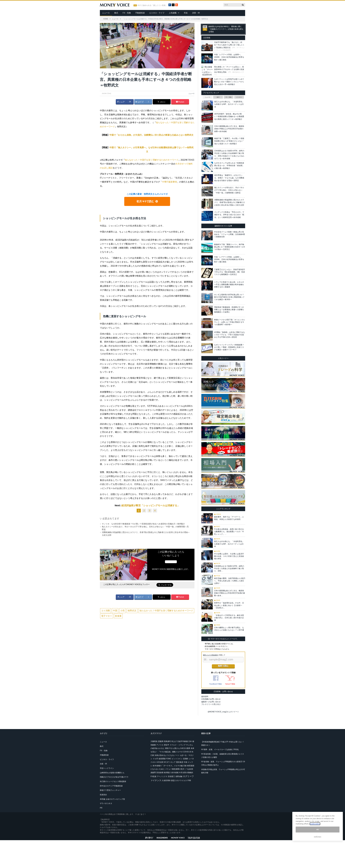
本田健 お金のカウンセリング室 (112, 799)
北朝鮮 (185, 759)
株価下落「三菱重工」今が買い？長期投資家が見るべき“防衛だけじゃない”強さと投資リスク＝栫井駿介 (229, 141)
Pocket (181, 102)
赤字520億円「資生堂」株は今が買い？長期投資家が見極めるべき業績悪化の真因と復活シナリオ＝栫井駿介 (229, 116)
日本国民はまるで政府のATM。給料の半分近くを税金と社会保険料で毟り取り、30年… (229, 568)
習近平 (166, 745)
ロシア (173, 762)
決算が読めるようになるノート (167, 755)
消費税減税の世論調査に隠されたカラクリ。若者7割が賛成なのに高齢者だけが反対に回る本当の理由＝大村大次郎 (229, 202)
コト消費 (105, 610)
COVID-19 (187, 752)
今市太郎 (159, 762)
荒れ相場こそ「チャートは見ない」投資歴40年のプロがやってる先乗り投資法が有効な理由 (229, 69)
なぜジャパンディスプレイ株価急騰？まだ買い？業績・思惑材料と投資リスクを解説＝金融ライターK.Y (229, 347)
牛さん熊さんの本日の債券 (179, 748)
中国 (115, 610)
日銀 (185, 766)
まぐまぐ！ (141, 814)
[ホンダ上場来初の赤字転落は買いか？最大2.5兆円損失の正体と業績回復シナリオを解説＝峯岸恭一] (207, 298)
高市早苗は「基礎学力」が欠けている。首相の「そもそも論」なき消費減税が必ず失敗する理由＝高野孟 (229, 178)
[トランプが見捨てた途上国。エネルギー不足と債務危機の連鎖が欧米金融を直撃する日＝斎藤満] (207, 285)
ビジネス (239, 97)
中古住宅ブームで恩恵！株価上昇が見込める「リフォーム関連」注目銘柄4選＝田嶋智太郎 (229, 234)
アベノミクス (162, 776)
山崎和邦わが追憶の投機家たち (112, 773)
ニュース (106, 13)
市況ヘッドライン (107, 768)
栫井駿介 (167, 773)
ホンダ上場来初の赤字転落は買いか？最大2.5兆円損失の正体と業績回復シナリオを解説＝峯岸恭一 (229, 297)
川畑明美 (154, 741)
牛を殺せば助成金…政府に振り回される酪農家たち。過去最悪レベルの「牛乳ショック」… (229, 531)
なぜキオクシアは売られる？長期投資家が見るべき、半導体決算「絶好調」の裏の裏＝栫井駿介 (229, 165)
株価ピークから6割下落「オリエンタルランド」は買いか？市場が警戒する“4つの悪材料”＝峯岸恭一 (229, 322)
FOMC (168, 759)
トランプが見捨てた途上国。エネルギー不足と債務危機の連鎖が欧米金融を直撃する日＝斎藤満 (229, 284)
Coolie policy (315, 824)
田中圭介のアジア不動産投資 (111, 786)
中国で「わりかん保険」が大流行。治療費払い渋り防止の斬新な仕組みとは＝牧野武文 (151, 135)
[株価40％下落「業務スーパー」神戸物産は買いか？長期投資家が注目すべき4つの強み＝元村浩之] (207, 248)
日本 (190, 741)
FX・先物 (127, 13)
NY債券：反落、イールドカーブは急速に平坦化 (220, 749)
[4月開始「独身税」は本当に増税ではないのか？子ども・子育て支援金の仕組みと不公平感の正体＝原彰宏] (207, 336)
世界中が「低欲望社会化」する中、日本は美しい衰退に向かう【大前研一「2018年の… (229, 605)
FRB (189, 780)
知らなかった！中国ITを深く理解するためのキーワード (151, 160)
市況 (186, 13)
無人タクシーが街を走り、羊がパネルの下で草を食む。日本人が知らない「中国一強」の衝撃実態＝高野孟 (229, 190)
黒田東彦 (179, 762)
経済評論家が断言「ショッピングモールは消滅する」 (150, 505)
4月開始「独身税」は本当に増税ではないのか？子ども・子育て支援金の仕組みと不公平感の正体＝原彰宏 (229, 334)
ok (317, 829)
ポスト (163, 102)
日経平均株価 (182, 741)
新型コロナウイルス (179, 780)
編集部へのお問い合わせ (211, 702)
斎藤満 (160, 741)
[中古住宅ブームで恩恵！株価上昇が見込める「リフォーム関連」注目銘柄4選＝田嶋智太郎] (207, 235)
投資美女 (103, 795)
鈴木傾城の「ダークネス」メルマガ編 (168, 766)
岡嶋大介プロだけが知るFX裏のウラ (114, 777)
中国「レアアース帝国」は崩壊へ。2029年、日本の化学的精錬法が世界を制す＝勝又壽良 (229, 57)
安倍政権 (159, 773)
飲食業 (118, 616)
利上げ (174, 741)
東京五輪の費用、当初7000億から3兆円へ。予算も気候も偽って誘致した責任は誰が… (229, 580)
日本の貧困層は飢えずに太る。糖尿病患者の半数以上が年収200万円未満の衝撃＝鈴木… (229, 593)
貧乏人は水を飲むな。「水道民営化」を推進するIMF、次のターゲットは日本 (229, 104)
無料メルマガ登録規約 (210, 655)
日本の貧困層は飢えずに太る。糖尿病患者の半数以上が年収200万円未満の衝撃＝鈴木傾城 (229, 128)
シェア (121, 102)
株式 (116, 13)
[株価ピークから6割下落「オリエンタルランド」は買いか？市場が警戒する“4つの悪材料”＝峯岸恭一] (207, 323)
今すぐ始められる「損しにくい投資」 (152, 5)
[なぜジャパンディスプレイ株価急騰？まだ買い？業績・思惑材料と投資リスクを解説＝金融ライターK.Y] (207, 348)
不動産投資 (140, 13)
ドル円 (155, 759)
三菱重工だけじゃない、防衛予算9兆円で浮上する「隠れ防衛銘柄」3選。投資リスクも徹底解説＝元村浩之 (229, 272)
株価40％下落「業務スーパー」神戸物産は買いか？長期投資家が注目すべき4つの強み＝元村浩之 (229, 246)
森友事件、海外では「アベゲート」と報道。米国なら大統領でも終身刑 (229, 518)
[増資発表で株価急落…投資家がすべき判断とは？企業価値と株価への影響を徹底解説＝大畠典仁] (207, 311)
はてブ (140, 102)
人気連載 (173, 13)
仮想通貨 (162, 759)
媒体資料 (204, 696)
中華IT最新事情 (169, 182)
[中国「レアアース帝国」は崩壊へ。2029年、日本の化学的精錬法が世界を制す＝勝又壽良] (207, 260)
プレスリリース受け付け (211, 704)
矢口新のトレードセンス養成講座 (113, 781)
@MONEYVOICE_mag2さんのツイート (223, 712)
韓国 (167, 748)
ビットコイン (177, 759)
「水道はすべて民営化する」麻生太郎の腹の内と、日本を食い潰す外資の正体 (229, 617)
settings (317, 837)
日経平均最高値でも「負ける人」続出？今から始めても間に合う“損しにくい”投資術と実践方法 (229, 45)
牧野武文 (132, 610)
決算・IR (196, 13)
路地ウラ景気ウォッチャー (110, 790)
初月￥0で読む (145, 201)
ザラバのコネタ (106, 803)
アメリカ (159, 745)
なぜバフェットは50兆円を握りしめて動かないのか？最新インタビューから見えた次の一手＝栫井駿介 (229, 81)
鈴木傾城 (174, 773)
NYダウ (167, 762)
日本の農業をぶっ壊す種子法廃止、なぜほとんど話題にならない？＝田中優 (229, 629)
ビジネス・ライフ (156, 13)
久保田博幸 (166, 780)
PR (101, 808)
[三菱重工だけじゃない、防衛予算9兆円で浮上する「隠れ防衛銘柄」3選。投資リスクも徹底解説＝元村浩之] (207, 273)
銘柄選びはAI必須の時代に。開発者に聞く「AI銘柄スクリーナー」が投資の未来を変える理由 (226, 29)
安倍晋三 (171, 776)
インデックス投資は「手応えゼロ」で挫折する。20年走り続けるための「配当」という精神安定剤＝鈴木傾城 (229, 214)
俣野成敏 (178, 776)
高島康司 (167, 741)
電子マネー (106, 616)
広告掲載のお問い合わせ (211, 699)
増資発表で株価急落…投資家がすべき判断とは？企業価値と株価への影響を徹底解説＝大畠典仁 (229, 309)
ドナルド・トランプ (177, 745)
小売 (122, 610)
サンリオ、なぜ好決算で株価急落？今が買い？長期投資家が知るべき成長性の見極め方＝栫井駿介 (143, 524)
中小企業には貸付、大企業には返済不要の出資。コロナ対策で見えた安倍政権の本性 (229, 556)
